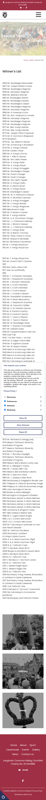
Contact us (27, 754)
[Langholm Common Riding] (4, 17)
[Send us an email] (20, 8)
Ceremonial (12, 749)
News (15, 754)
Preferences (12, 401)
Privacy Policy (10, 391)
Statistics (11, 405)
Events (25, 749)
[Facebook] (26, 8)
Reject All (23, 432)
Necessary (11, 397)
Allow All (23, 418)
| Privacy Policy (36, 791)
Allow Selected (23, 425)
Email (25, 770)
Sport (31, 60)
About (23, 745)
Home (26, 60)
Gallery (36, 749)
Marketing (11, 410)
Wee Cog (28, 794)
